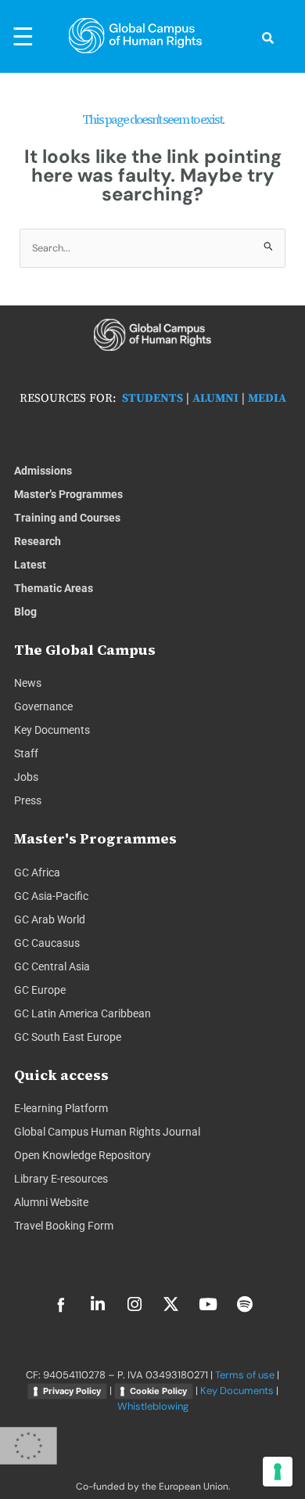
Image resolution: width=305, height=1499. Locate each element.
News (27, 683)
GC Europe (40, 990)
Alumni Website (51, 1202)
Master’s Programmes (68, 494)
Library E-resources (61, 1178)
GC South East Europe (67, 1037)
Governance (43, 706)
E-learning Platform (61, 1108)
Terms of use (244, 1375)
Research (37, 541)
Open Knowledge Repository (82, 1155)
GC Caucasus (47, 943)
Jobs (26, 777)
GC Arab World (49, 919)
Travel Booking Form (63, 1225)
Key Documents (52, 730)
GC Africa (37, 872)
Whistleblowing (152, 1406)
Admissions (43, 470)
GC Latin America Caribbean (82, 1013)
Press (27, 800)
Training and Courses (67, 517)
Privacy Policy (72, 1390)
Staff (26, 753)
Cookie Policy (158, 1390)
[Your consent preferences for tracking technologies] (277, 1471)
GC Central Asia (52, 966)
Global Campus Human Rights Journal (107, 1131)
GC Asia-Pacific (51, 896)
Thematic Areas (53, 588)
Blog (25, 611)
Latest (30, 564)
